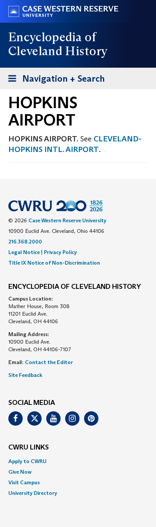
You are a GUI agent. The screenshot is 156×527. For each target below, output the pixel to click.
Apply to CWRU (27, 461)
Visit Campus (24, 482)
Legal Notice (24, 252)
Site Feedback (25, 375)
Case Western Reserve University (67, 220)
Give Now (19, 471)
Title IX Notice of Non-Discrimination (54, 262)
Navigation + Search (54, 81)
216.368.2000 (25, 241)
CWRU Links (28, 447)
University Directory (32, 493)
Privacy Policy (60, 252)
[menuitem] (78, 461)
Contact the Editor (49, 362)
